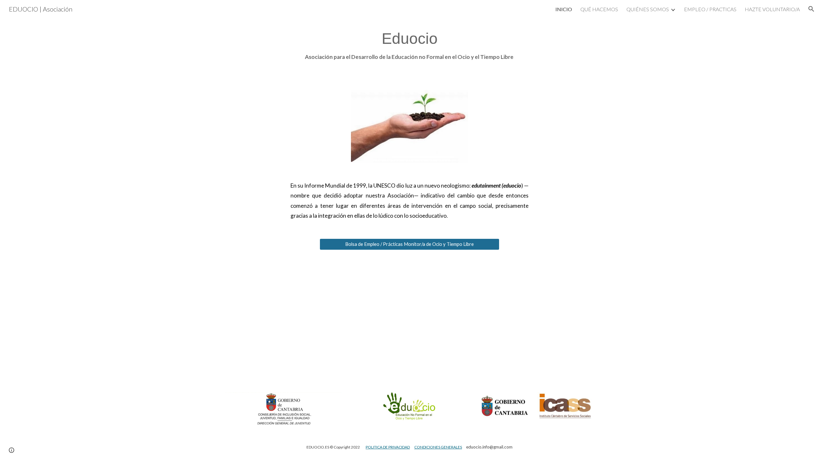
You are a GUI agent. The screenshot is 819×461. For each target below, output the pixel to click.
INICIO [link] (563, 9)
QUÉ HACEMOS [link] (599, 9)
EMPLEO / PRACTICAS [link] (710, 9)
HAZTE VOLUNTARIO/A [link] (772, 9)
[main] (409, 45)
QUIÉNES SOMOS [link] (647, 9)
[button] (811, 9)
